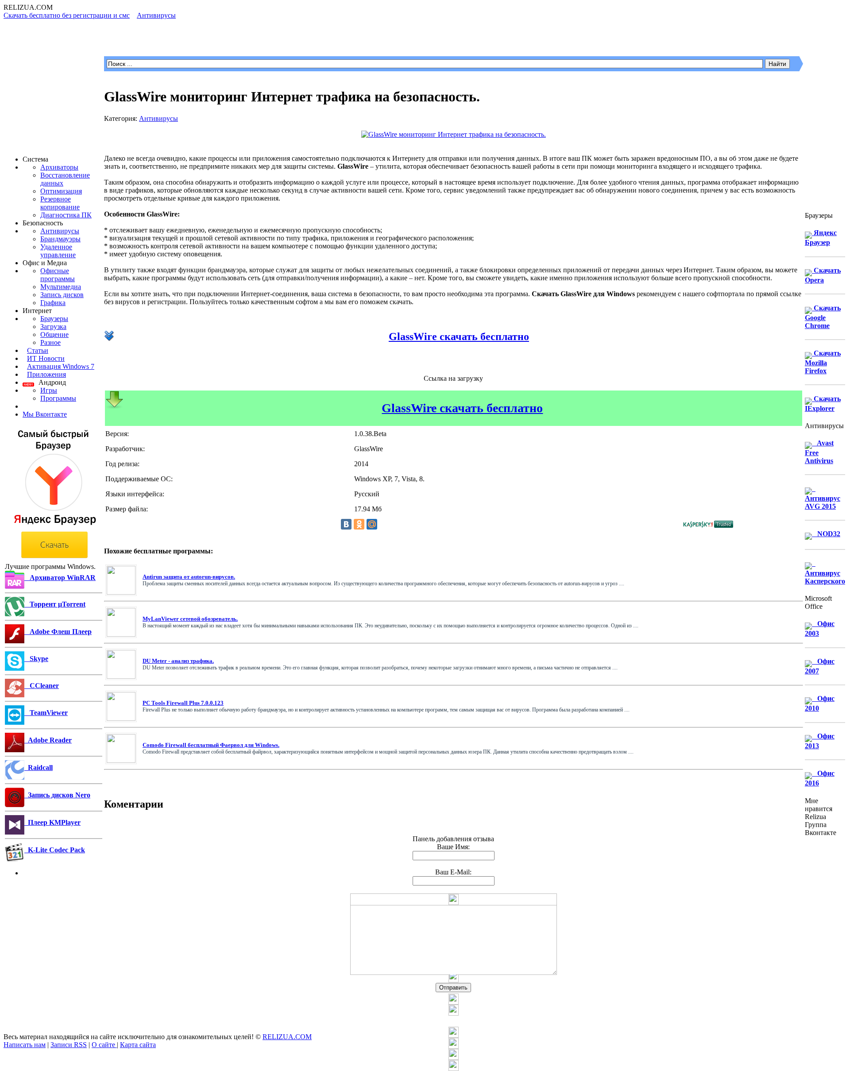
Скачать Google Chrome (823, 316)
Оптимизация (61, 191)
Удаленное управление (58, 251)
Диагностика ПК (66, 215)
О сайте (104, 1044)
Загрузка (53, 326)
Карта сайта (138, 1044)
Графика (53, 302)
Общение (54, 334)
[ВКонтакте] (346, 524)
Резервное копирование (60, 203)
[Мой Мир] (372, 524)
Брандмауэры (60, 239)
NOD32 (826, 533)
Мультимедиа (60, 286)
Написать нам (25, 1044)
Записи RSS (68, 1044)
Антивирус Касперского (825, 572)
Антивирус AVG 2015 (822, 497)
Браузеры (54, 318)
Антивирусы (59, 231)
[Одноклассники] (359, 524)
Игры (48, 390)
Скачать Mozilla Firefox (823, 362)
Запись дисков (62, 294)
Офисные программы (57, 274)
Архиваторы (59, 167)
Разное (50, 342)
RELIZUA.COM (287, 1036)
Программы (58, 398)
